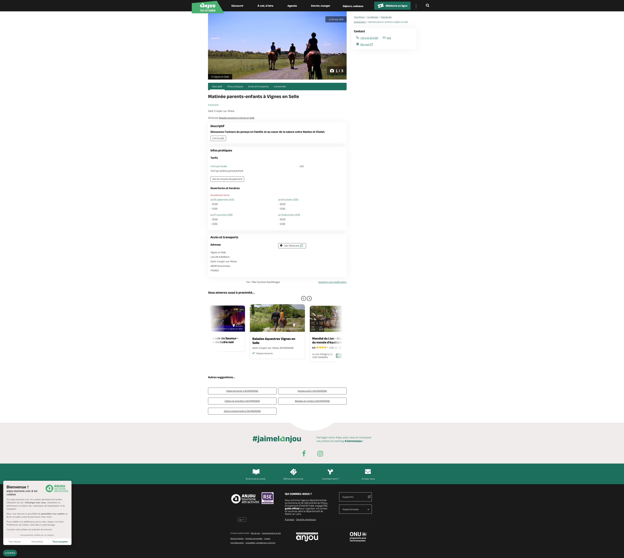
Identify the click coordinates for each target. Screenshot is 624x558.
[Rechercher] (428, 5)
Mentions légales (237, 538)
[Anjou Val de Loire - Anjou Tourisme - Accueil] (208, 7)
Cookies (267, 538)
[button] (10, 553)
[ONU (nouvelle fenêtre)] (358, 536)
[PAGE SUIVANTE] (309, 298)
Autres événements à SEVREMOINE (242, 411)
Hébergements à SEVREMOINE (242, 391)
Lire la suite (218, 138)
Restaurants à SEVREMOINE (312, 391)
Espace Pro (348, 497)
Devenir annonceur (306, 519)
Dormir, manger (320, 5)
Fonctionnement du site (271, 533)
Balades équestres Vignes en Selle (273, 341)
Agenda (292, 5)
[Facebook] (304, 454)
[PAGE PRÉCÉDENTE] (303, 298)
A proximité (280, 86)
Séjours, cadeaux (353, 6)
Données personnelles (253, 538)
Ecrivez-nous (368, 478)
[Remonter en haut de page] (617, 551)
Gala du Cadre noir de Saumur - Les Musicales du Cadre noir (216, 340)
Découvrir (237, 5)
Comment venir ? (330, 478)
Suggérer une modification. (332, 282)
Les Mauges (372, 17)
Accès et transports (258, 86)
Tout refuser (14, 541)
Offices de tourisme (293, 478)
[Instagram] (320, 454)
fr (240, 520)
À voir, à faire (265, 5)
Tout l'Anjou (359, 17)
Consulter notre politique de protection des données (29, 529)
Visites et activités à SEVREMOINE (242, 401)
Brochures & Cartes (256, 478)
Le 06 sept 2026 (336, 19)
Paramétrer (37, 541)
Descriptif (217, 86)
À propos (289, 519)
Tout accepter (60, 541)
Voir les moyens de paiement (227, 179)
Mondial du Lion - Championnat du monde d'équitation (334, 340)
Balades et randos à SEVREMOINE (312, 401)
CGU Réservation (237, 543)
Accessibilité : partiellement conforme (260, 543)
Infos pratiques (235, 86)
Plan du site (255, 533)
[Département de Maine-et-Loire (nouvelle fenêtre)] (307, 537)
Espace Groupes (351, 509)
